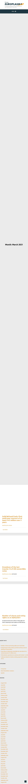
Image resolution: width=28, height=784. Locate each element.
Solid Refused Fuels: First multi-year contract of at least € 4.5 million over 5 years (12, 519)
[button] (13, 11)
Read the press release (7, 525)
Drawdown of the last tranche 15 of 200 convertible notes (14, 569)
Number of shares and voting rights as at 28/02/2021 (13, 617)
